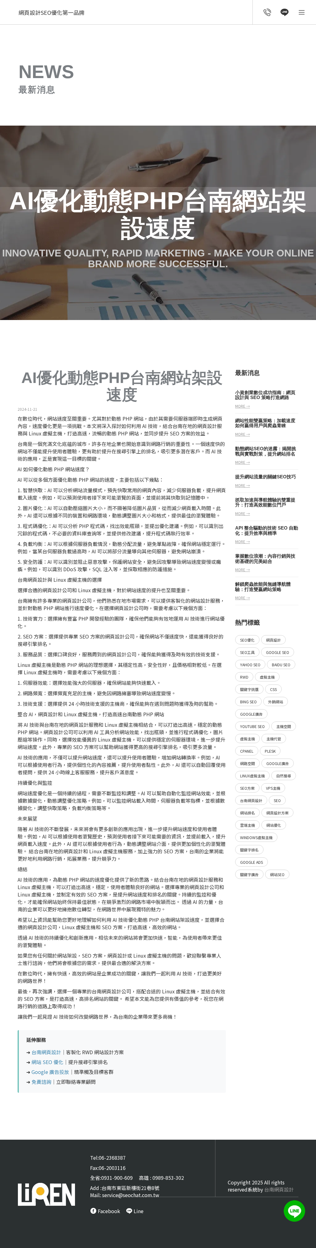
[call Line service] (285, 13)
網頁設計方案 (277, 812)
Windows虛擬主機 (256, 837)
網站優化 (273, 825)
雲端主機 (247, 825)
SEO (277, 800)
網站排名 (247, 812)
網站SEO (277, 874)
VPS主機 (273, 788)
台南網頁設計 (32, 579)
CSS (273, 689)
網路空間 (247, 763)
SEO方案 (247, 788)
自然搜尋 (283, 775)
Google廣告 (251, 714)
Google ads (251, 862)
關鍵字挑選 (249, 689)
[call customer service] (267, 13)
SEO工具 (247, 652)
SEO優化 (247, 640)
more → (242, 406)
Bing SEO (248, 701)
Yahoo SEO (250, 664)
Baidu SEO (281, 664)
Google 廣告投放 (50, 1071)
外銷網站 (275, 701)
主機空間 (283, 726)
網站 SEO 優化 (47, 1062)
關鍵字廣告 (249, 874)
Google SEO (277, 652)
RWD (244, 677)
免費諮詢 (41, 1081)
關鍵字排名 (249, 849)
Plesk (270, 751)
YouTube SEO (252, 726)
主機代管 (273, 738)
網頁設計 (207, 426)
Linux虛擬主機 (252, 775)
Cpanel (246, 751)
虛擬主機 (267, 677)
